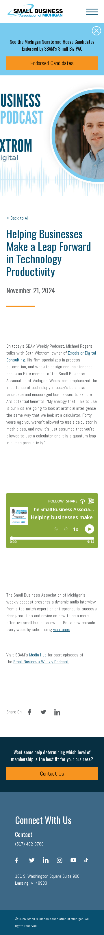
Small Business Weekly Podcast (41, 662)
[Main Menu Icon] (92, 11)
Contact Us (52, 773)
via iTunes (61, 629)
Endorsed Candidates (52, 63)
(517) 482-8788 (29, 844)
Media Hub (38, 655)
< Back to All (17, 218)
